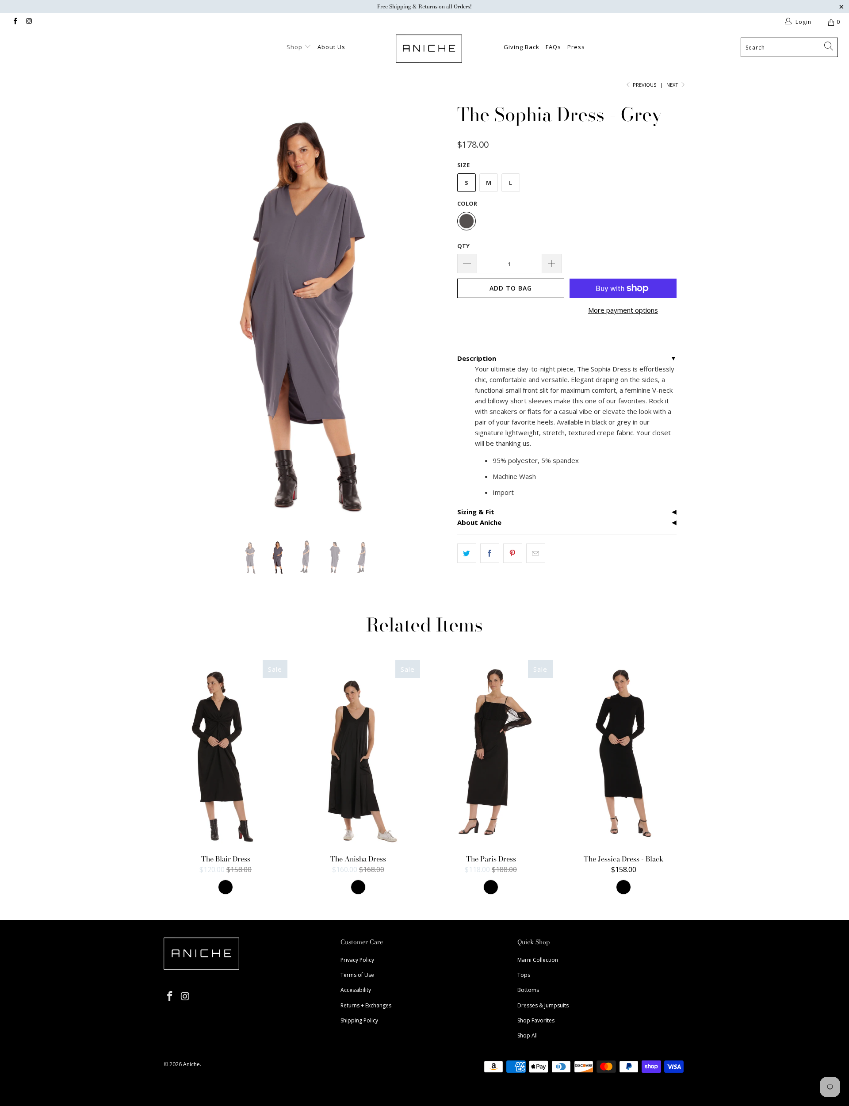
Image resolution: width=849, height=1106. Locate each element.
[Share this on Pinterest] (512, 553)
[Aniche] (428, 48)
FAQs (553, 47)
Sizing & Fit (475, 511)
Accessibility (355, 990)
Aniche (191, 1064)
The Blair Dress (225, 753)
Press (576, 47)
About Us (331, 47)
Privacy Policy (357, 960)
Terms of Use (357, 975)
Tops (523, 975)
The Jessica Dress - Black (623, 753)
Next (673, 84)
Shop (295, 47)
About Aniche (479, 522)
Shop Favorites (536, 1020)
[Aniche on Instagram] (28, 22)
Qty (463, 246)
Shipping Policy (359, 1020)
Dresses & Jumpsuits (543, 1005)
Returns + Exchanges (365, 1005)
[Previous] (179, 312)
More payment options (623, 310)
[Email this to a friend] (535, 553)
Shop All (527, 1035)
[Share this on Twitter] (466, 553)
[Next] (433, 312)
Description (476, 358)
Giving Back (521, 47)
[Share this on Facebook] (489, 553)
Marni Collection (537, 960)
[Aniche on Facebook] (15, 22)
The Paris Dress (491, 753)
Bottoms (528, 990)
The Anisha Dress (358, 753)
